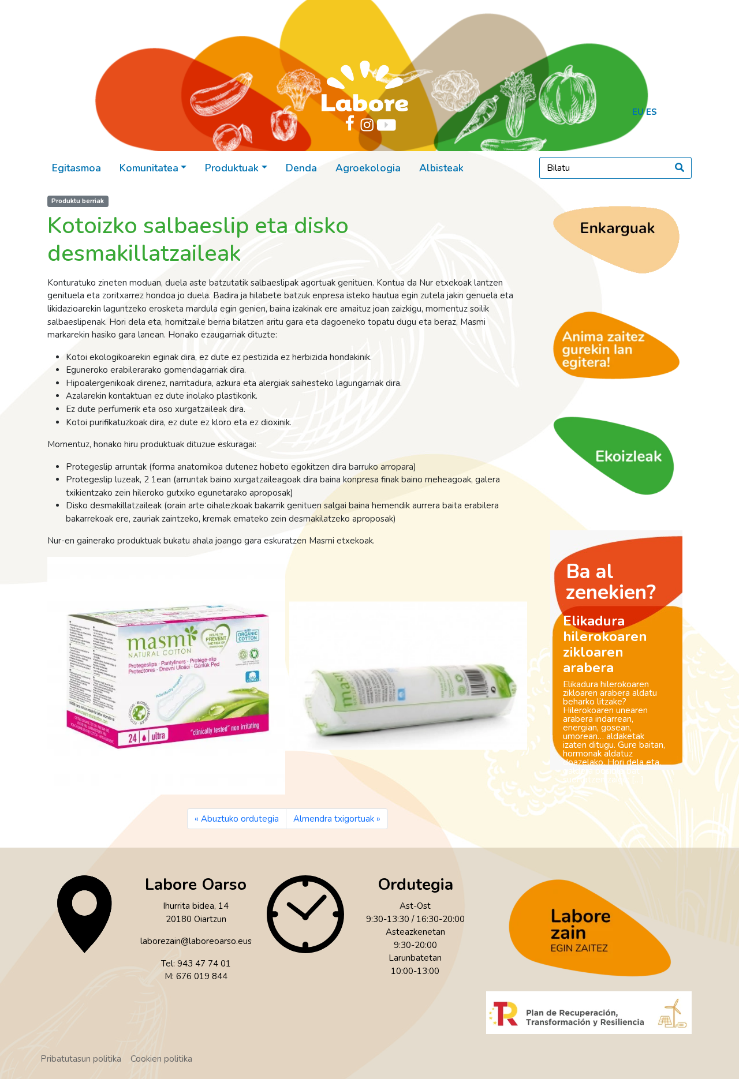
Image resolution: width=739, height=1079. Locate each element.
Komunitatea (149, 168)
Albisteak (441, 168)
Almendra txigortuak (333, 819)
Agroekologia (368, 168)
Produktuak (232, 168)
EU (638, 112)
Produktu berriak (77, 201)
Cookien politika (161, 1059)
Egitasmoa (76, 168)
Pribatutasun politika (80, 1059)
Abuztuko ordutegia (240, 819)
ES (651, 112)
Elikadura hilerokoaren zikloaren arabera (605, 644)
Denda (301, 168)
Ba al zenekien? (611, 582)
